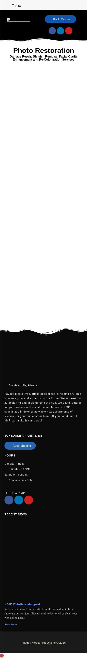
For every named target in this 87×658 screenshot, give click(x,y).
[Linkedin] (60, 30)
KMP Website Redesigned (22, 604)
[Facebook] (52, 30)
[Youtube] (68, 30)
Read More (10, 624)
